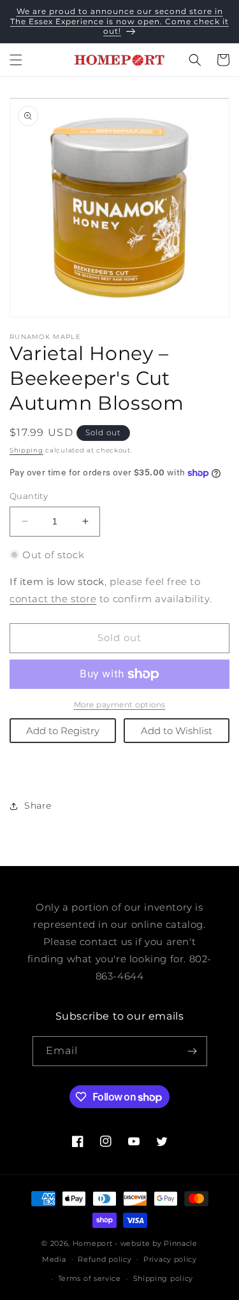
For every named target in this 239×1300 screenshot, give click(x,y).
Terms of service (89, 1278)
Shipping (26, 450)
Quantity (29, 496)
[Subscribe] (192, 1051)
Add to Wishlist (176, 731)
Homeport (93, 1243)
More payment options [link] (120, 704)
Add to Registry (62, 731)
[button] (16, 60)
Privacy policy (170, 1259)
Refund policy (104, 1259)
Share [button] (38, 805)
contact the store (53, 599)
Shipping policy (163, 1278)
